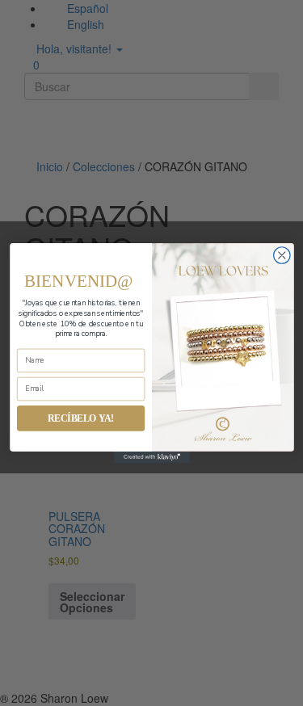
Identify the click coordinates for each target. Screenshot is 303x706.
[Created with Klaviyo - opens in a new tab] (152, 457)
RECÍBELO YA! (80, 418)
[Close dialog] (281, 255)
